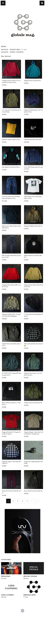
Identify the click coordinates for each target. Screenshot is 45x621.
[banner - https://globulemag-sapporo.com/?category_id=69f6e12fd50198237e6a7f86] (22, 531)
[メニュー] (3, 3)
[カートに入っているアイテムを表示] (42, 3)
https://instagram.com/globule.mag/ (22, 610)
